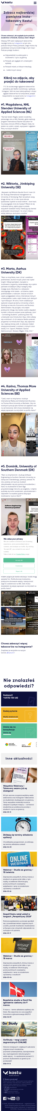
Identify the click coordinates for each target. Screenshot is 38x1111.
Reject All (19, 571)
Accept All (19, 560)
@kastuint (10, 653)
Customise (19, 566)
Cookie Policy (20, 554)
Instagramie (18, 43)
